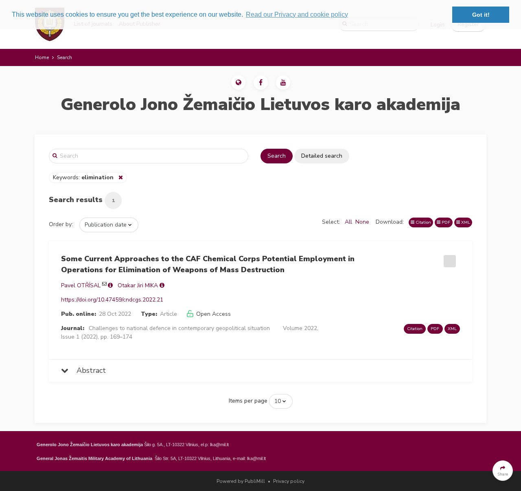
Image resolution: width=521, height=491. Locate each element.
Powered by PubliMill (241, 481)
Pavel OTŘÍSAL (81, 285)
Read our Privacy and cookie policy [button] (297, 14)
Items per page (248, 401)
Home (42, 57)
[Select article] (448, 258)
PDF (445, 222)
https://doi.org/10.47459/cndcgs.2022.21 (112, 300)
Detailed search (321, 156)
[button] (238, 82)
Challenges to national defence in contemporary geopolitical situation (179, 328)
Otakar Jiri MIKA (138, 285)
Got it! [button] (481, 14)
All (348, 222)
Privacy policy (288, 481)
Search (276, 156)
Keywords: (83, 177)
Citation (422, 222)
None (362, 222)
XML (465, 222)
